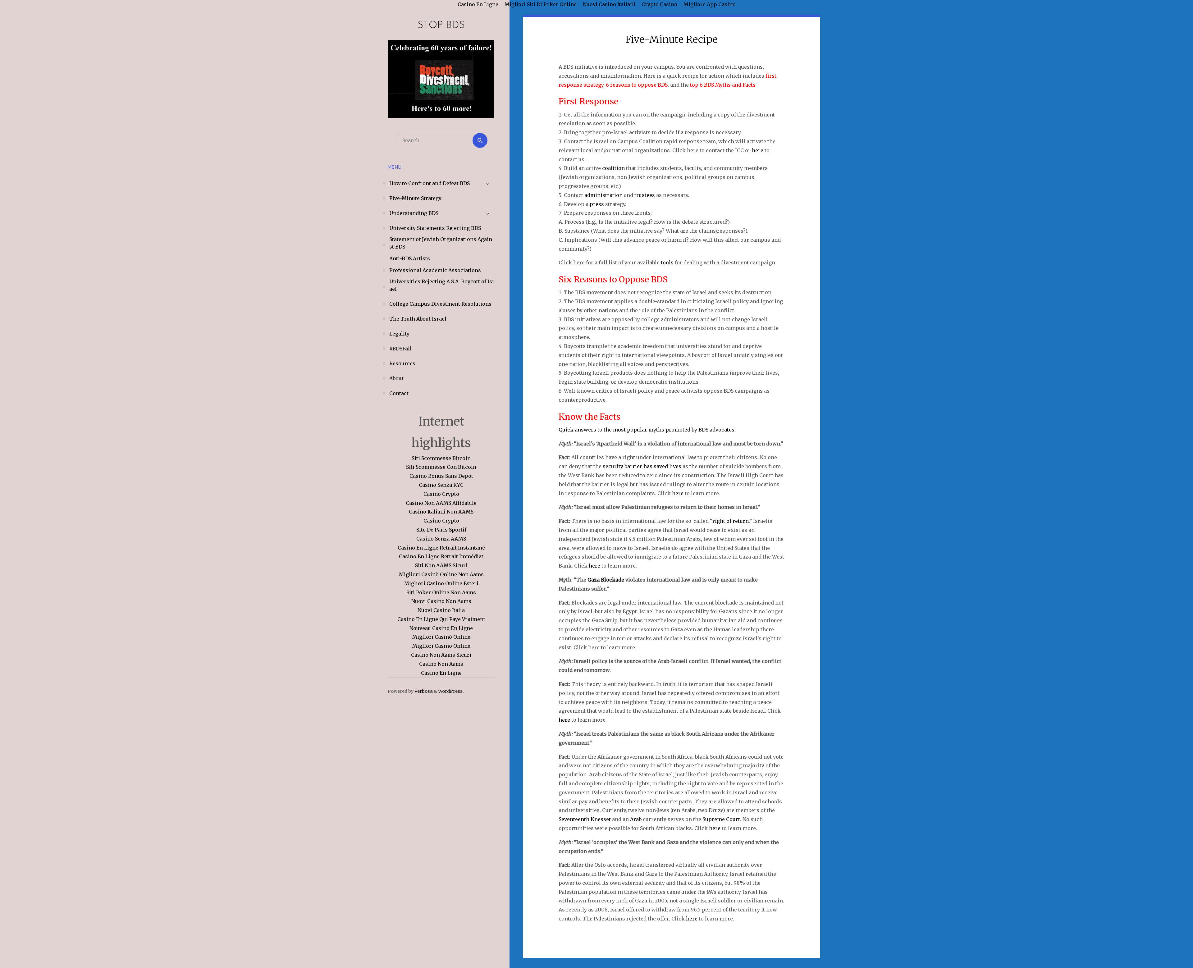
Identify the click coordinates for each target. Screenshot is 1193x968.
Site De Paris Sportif (441, 530)
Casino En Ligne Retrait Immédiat (441, 556)
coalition (613, 168)
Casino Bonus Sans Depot (441, 476)
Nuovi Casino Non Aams (441, 601)
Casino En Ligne (441, 673)
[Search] (480, 140)
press (597, 204)
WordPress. (451, 691)
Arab (636, 819)
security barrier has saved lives (642, 466)
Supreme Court (721, 819)
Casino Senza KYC (441, 485)
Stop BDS (441, 25)
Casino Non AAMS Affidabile (441, 503)
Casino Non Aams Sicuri (441, 655)
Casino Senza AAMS (441, 539)
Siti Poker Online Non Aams (441, 592)
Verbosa (423, 691)
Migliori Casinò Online (441, 637)
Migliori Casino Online (441, 646)
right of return (730, 521)
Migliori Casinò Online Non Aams (441, 574)
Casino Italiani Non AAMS (441, 512)
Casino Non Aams (441, 664)
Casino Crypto (441, 494)
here (757, 150)
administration (603, 195)
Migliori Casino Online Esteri (441, 583)
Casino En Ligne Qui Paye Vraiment (441, 619)
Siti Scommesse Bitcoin (441, 458)
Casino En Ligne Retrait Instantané (441, 548)
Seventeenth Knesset (585, 819)
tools (667, 262)
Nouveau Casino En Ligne (441, 628)
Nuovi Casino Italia (441, 610)
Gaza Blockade (605, 580)
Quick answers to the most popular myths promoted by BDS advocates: (647, 430)
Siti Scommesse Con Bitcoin (441, 467)
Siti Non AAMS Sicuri (441, 565)
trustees (644, 195)
